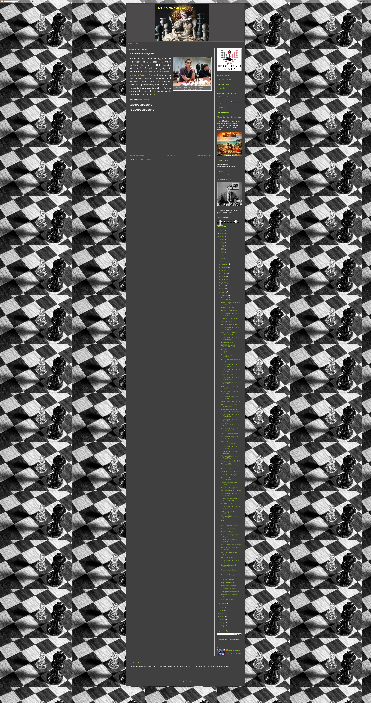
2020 (221, 249)
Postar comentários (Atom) (143, 159)
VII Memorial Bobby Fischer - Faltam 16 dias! (230, 370)
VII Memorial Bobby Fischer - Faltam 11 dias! (230, 299)
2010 (221, 623)
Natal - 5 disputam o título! (229, 526)
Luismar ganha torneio (228, 307)
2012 (221, 616)
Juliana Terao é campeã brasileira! (228, 512)
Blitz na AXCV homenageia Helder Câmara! (230, 405)
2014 (221, 610)
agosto (224, 276)
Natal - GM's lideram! (228, 529)
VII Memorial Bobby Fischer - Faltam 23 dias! (230, 437)
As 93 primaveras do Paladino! (230, 592)
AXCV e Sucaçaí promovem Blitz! (230, 425)
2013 (221, 613)
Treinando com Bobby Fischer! (230, 475)
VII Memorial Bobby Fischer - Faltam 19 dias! (230, 397)
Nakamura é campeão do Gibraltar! (228, 566)
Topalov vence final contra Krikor (229, 483)
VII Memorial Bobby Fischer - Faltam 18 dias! (230, 383)
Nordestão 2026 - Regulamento (229, 117)
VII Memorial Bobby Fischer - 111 (230, 561)
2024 (221, 236)
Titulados (222, 88)
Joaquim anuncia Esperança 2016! (229, 571)
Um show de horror (227, 557)
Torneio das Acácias (227, 579)
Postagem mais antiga (204, 155)
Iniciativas (222, 107)
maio (223, 286)
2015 (221, 607)
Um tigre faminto (226, 469)
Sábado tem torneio (227, 374)
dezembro (225, 264)
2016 (221, 261)
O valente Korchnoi (227, 503)
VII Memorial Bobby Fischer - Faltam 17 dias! (230, 378)
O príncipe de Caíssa (227, 599)
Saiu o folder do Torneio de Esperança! (229, 452)
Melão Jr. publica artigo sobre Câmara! (230, 388)
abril (223, 289)
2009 (221, 626)
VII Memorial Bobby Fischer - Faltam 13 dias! (230, 328)
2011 (221, 620)
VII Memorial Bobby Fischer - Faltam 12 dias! (230, 314)
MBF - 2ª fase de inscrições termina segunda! (229, 333)
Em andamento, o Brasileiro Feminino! (229, 548)
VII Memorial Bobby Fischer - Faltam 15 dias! (230, 365)
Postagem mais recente (137, 155)
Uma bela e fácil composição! (230, 324)
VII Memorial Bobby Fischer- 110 (230, 576)
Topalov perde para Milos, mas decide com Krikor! (230, 499)
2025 (221, 233)
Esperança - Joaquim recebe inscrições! (229, 356)
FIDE (130, 43)
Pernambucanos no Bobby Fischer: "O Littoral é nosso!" (231, 410)
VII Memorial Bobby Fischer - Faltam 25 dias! (230, 457)
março (224, 292)
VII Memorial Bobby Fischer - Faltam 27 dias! (230, 479)
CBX (136, 43)
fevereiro (224, 295)
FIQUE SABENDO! (227, 583)
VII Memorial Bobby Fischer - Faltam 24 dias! (230, 447)
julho (223, 279)
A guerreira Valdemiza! (228, 589)
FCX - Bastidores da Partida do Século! (230, 360)
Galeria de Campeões (225, 79)
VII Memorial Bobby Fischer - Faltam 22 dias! (230, 430)
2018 (221, 255)
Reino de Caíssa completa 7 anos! (229, 595)
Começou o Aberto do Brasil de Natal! (231, 553)
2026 (221, 230)
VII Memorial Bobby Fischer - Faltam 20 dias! (230, 415)
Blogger (189, 681)
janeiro (224, 603)
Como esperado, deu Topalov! (230, 461)
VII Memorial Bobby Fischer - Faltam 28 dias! (230, 494)
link (155, 94)
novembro (225, 267)
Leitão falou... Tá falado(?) (229, 586)
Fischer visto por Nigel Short (230, 487)
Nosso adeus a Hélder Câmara (230, 401)
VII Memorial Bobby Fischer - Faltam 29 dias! (230, 507)
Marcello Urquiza (234, 650)
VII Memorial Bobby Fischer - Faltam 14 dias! (230, 338)
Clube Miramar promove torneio (231, 490)
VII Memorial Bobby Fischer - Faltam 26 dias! (230, 465)
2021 (221, 246)
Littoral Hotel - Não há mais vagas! (229, 351)
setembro (224, 273)
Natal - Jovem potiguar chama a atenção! (230, 535)
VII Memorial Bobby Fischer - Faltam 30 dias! (230, 517)
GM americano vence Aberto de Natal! (231, 522)
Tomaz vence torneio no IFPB (230, 318)
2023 (221, 240)
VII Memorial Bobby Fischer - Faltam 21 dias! (230, 420)
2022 (221, 243)
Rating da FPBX (224, 97)
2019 (221, 252)
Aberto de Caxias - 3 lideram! (230, 472)
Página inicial (171, 155)
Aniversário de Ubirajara (228, 321)
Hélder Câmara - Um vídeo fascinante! (229, 392)
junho (223, 283)
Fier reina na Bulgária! (228, 532)
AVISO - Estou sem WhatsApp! (231, 434)
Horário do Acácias (227, 342)
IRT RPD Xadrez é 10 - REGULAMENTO (228, 346)
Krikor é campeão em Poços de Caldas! (230, 303)
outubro (224, 270)
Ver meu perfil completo (233, 653)
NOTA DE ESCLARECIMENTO (229, 442)
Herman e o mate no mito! (229, 310)
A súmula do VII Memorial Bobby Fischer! (229, 540)
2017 (221, 258)
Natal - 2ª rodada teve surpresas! (231, 544)
